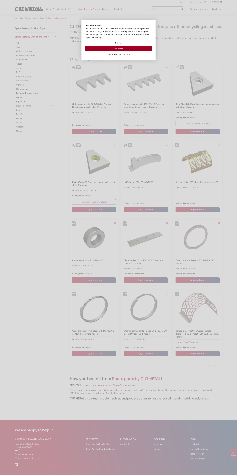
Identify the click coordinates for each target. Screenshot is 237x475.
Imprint (127, 54)
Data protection (114, 54)
